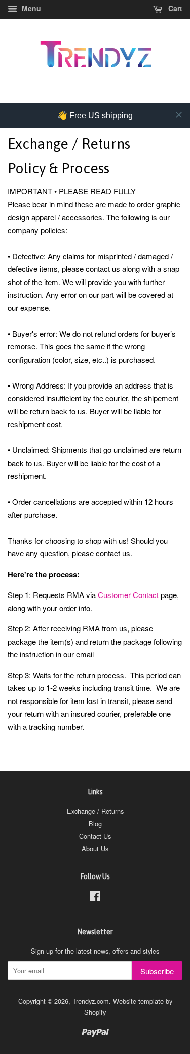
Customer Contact (128, 594)
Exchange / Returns (95, 811)
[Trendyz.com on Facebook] (95, 898)
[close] (179, 115)
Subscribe (157, 971)
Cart (174, 8)
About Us (95, 848)
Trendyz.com (90, 1001)
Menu (30, 8)
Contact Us (95, 836)
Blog (95, 823)
